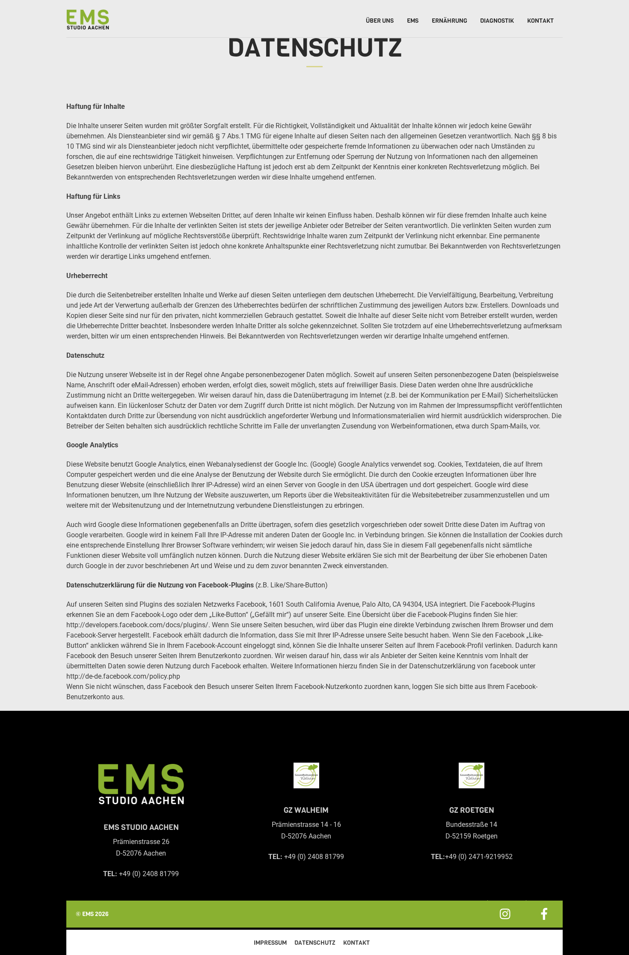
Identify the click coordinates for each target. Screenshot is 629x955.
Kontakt (540, 21)
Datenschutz (314, 943)
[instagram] (505, 913)
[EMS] (87, 23)
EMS (412, 21)
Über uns (380, 21)
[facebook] (544, 913)
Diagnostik (497, 21)
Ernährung (449, 21)
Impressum (270, 943)
